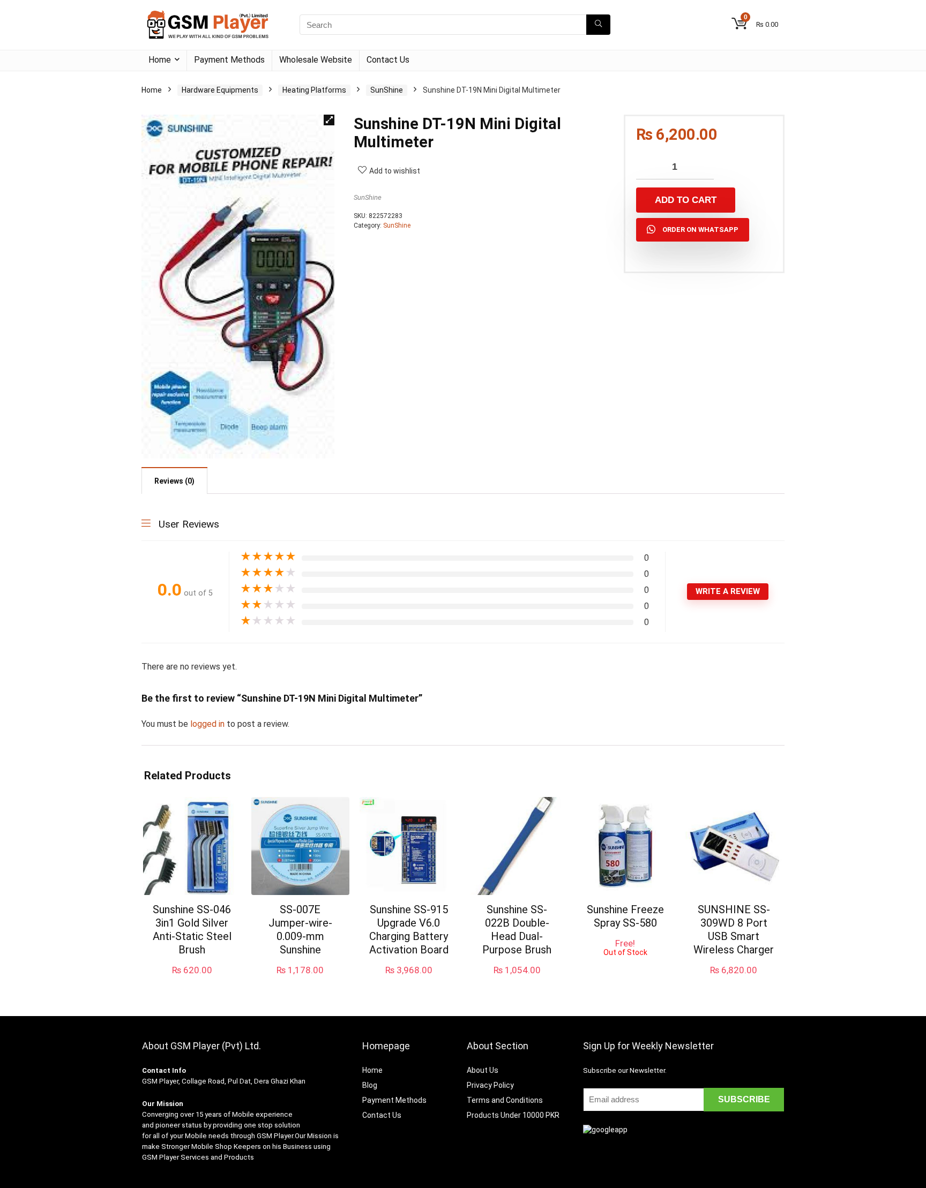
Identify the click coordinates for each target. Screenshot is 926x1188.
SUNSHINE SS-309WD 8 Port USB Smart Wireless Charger (733, 929)
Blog (369, 1085)
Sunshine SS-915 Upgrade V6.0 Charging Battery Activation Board (409, 929)
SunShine (386, 90)
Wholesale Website (315, 60)
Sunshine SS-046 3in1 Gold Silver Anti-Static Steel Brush (192, 929)
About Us (482, 1070)
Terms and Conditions (505, 1100)
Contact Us (388, 60)
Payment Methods (229, 60)
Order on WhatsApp (700, 229)
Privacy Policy (490, 1085)
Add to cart (685, 200)
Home (159, 60)
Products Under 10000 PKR (513, 1115)
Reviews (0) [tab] (174, 481)
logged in (208, 724)
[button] (329, 120)
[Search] (598, 24)
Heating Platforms (314, 90)
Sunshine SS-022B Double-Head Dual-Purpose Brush (516, 929)
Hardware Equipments (220, 90)
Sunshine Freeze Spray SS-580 (625, 916)
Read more (625, 966)
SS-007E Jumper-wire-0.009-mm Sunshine (300, 929)
